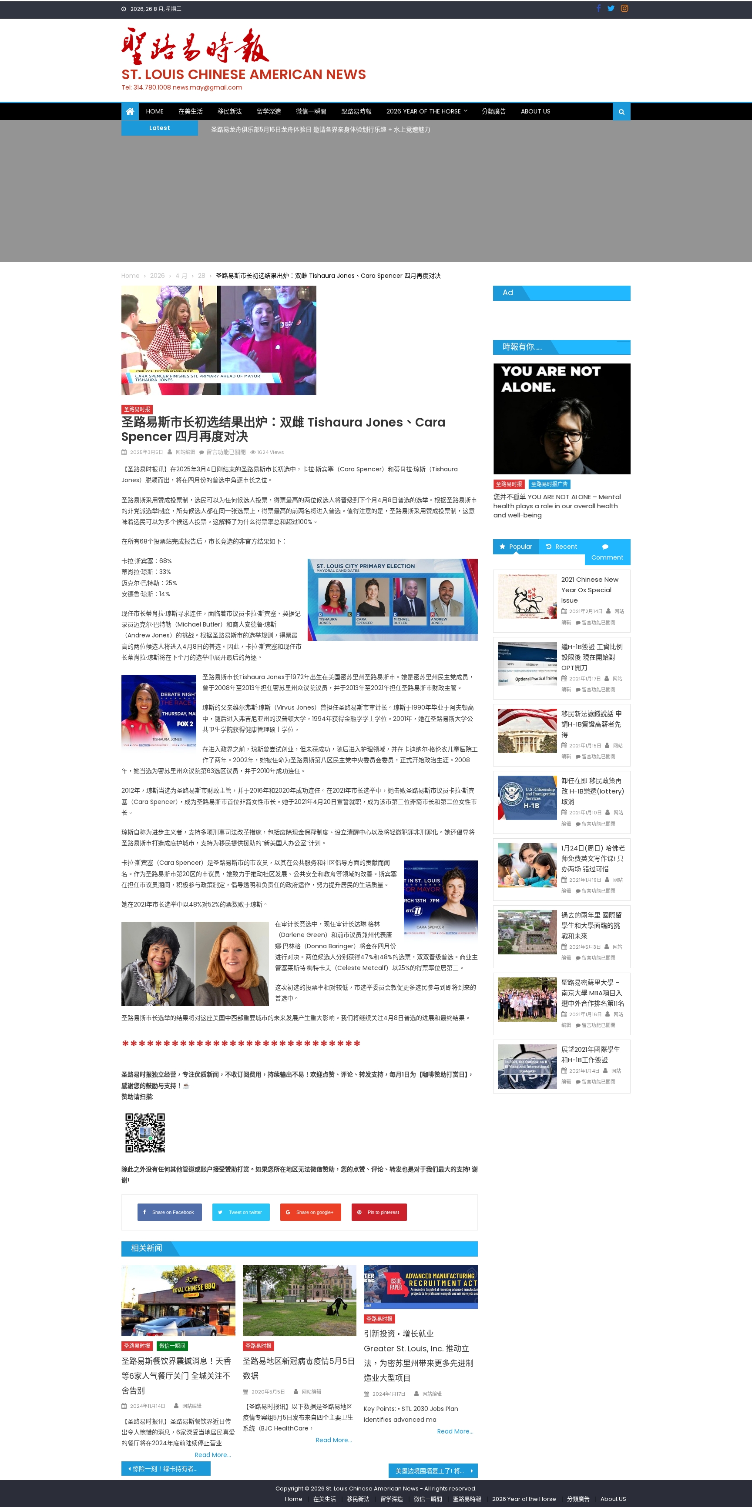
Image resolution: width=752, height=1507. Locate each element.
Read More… (213, 1454)
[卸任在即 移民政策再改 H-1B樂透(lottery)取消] (527, 797)
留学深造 (269, 111)
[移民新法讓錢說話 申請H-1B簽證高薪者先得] (527, 730)
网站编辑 (185, 452)
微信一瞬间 (172, 1346)
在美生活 (190, 111)
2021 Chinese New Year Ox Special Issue (589, 590)
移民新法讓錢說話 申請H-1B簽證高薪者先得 (591, 724)
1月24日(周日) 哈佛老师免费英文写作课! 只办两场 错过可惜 (593, 859)
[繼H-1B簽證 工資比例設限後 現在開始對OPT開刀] (527, 663)
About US (536, 111)
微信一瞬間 (311, 111)
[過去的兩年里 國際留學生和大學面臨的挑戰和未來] (527, 931)
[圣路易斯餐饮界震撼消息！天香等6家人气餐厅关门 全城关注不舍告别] (178, 1301)
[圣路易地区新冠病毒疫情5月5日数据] (300, 1301)
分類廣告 (494, 111)
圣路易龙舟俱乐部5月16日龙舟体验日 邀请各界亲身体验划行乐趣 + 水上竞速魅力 (320, 127)
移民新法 (230, 111)
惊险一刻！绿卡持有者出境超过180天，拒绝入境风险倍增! (172, 1468)
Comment (607, 557)
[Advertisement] (376, 201)
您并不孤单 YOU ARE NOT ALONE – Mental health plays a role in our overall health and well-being (557, 506)
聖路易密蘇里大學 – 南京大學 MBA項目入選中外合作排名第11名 (592, 993)
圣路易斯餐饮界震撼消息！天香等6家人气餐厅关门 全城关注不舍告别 (176, 1376)
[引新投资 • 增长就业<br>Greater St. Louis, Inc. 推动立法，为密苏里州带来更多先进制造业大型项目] (421, 1287)
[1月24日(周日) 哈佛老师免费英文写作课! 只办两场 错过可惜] (527, 864)
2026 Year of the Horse (423, 111)
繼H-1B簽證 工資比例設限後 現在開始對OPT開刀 (592, 657)
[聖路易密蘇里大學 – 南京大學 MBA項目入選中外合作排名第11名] (527, 998)
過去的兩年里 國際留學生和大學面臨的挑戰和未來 (591, 925)
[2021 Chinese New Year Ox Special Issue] (527, 596)
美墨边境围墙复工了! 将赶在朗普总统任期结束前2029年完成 (437, 1471)
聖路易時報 (356, 111)
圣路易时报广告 (549, 484)
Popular (521, 546)
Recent (566, 546)
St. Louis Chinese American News (243, 74)
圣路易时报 (137, 409)
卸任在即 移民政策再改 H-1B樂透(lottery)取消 (592, 791)
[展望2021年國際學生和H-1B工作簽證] (527, 1066)
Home (155, 111)
